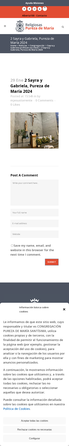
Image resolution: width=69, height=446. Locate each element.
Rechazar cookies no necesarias (34, 429)
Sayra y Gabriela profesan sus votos (32, 46)
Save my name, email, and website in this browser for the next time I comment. (32, 250)
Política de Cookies (16, 409)
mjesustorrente (21, 100)
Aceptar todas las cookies (34, 420)
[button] (64, 309)
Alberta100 (28, 15)
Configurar (34, 438)
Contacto (41, 15)
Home (13, 45)
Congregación (37, 45)
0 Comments (44, 100)
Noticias (23, 45)
